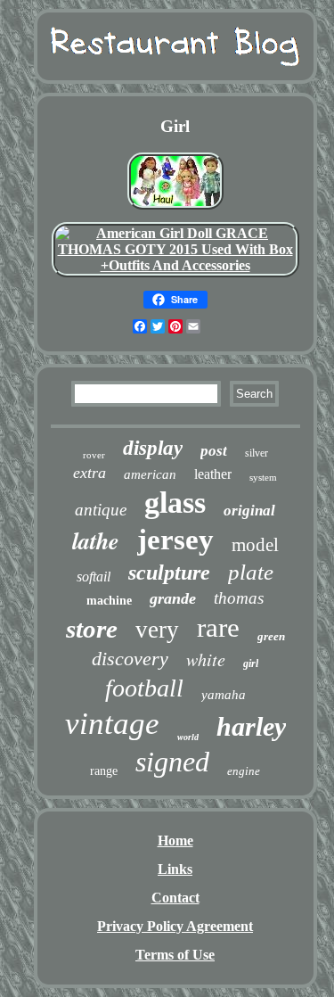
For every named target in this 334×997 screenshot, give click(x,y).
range (104, 771)
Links (175, 869)
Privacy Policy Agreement (175, 926)
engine (243, 771)
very (157, 629)
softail (93, 576)
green (271, 636)
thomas (239, 598)
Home (175, 840)
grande (173, 598)
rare (218, 627)
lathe (95, 540)
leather (213, 474)
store (92, 628)
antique (100, 509)
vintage (112, 723)
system (263, 477)
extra (89, 473)
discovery (130, 658)
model (255, 545)
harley (251, 726)
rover (94, 454)
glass (175, 502)
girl (250, 663)
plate (250, 572)
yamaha (223, 695)
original (249, 510)
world (188, 737)
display (153, 448)
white (205, 659)
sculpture (169, 572)
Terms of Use (175, 954)
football (144, 688)
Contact (175, 897)
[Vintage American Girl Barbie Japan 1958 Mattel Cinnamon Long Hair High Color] (175, 209)
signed (172, 762)
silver (256, 453)
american (150, 474)
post (213, 450)
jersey (175, 539)
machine (109, 600)
